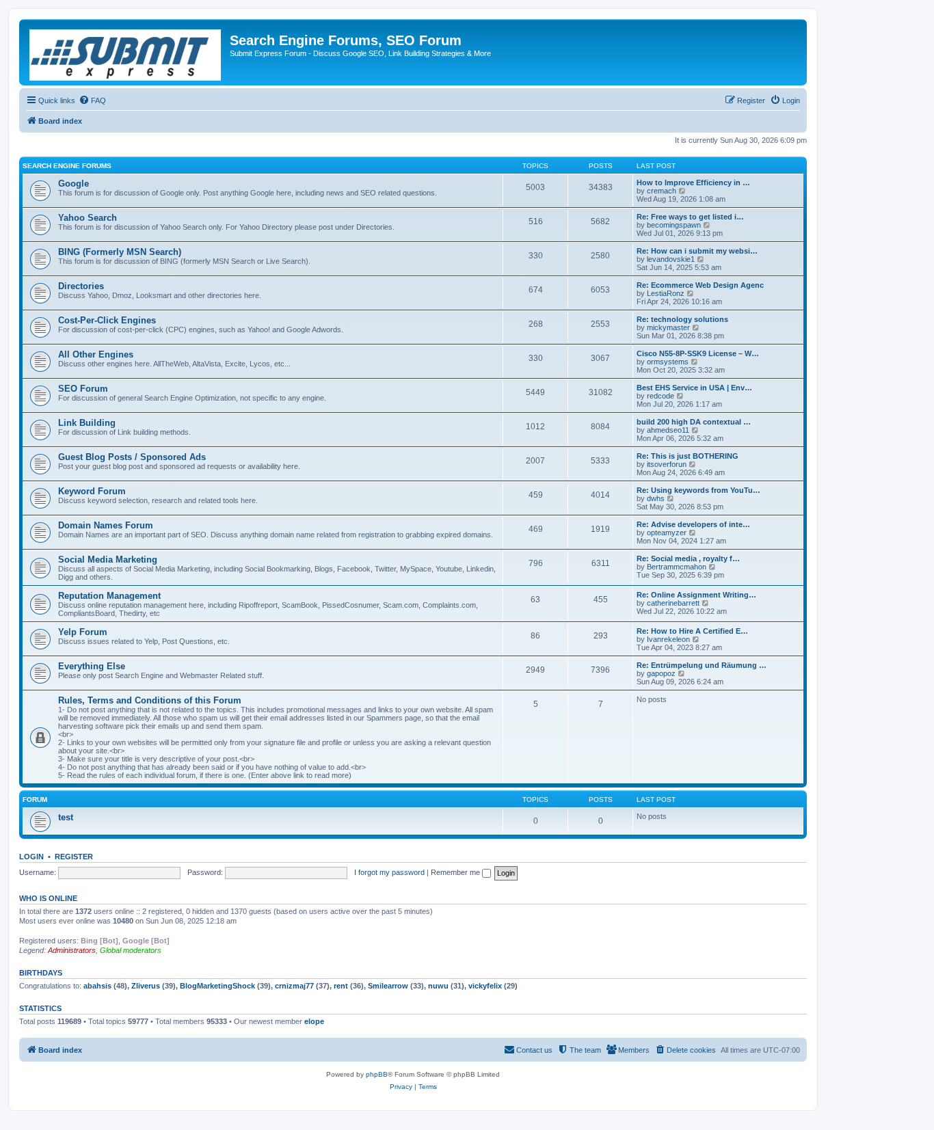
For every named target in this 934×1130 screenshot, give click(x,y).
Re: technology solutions (682, 319)
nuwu (438, 986)
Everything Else (91, 666)
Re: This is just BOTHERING (687, 456)
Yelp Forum (82, 632)
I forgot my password (389, 872)
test (65, 817)
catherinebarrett (673, 603)
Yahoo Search (87, 218)
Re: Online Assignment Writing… (696, 595)
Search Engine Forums (67, 166)
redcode (660, 396)
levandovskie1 (671, 259)
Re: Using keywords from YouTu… (698, 490)
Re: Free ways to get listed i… (690, 217)
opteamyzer (666, 532)
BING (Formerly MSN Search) (119, 252)
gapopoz (661, 673)
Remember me (456, 872)
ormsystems (668, 362)
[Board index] (126, 52)
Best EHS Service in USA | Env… (694, 388)
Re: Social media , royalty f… (688, 558)
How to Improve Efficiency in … (693, 182)
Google (73, 183)
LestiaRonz (665, 293)
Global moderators (130, 950)
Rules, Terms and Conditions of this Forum (149, 700)
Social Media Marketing (107, 559)
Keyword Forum (92, 491)
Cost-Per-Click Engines (107, 320)
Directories (81, 286)
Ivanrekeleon (668, 639)
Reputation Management (109, 596)
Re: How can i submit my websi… (697, 251)
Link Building (87, 423)
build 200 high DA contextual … (694, 422)
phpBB (377, 1074)
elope (314, 1021)
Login (31, 856)
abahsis (97, 986)
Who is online (48, 898)
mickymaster (668, 327)
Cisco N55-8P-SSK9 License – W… (698, 353)
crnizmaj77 (294, 986)
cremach (661, 191)
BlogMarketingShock (217, 986)
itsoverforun (666, 464)
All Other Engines (95, 354)
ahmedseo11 (668, 430)
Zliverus (145, 986)
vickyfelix (485, 986)
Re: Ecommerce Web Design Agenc (700, 285)
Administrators (72, 950)
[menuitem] (92, 100)
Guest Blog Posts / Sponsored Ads (132, 457)
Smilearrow (388, 986)
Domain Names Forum (105, 525)
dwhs (656, 498)
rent (341, 986)
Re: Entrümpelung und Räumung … (701, 665)
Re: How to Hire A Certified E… (692, 631)
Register (74, 856)
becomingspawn (674, 225)
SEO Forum (83, 389)
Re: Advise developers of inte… (693, 524)
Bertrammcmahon (676, 567)
